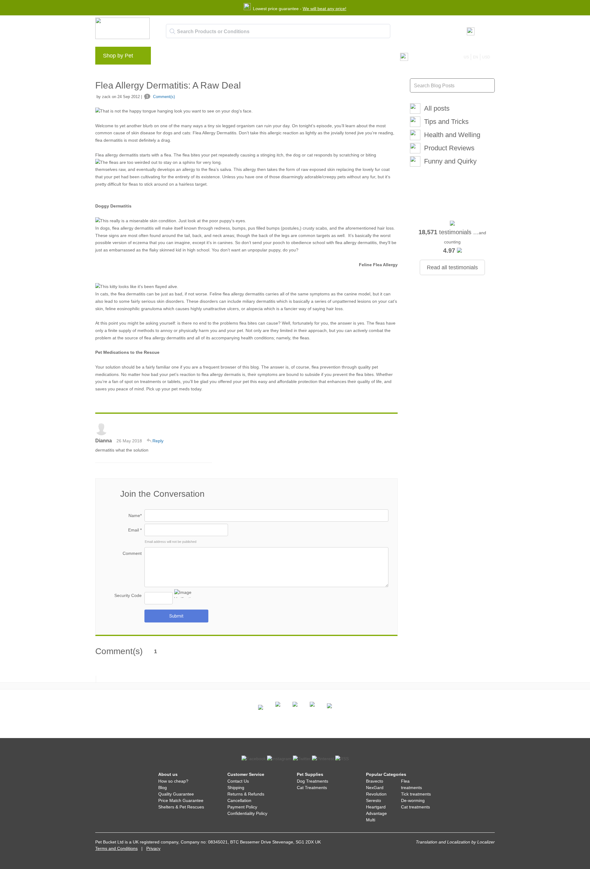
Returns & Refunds (245, 794)
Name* (135, 515)
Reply (157, 440)
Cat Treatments (312, 787)
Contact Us (238, 781)
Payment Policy (242, 806)
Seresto (373, 800)
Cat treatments (415, 806)
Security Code (128, 595)
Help (255, 57)
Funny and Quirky (450, 161)
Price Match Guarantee (180, 800)
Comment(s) (160, 96)
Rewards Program (223, 57)
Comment (132, 553)
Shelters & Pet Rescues (181, 806)
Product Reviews (449, 148)
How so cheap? (173, 781)
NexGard (375, 787)
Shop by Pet (118, 56)
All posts (437, 108)
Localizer (486, 841)
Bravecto (374, 781)
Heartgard (376, 806)
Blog (190, 57)
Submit (176, 616)
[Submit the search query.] (172, 31)
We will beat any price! (324, 8)
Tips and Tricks (446, 121)
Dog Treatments (312, 781)
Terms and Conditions (116, 848)
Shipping (235, 787)
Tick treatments (416, 794)
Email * (135, 529)
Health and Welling (452, 135)
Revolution (376, 794)
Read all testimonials (452, 267)
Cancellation (239, 800)
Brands (169, 57)
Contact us (280, 57)
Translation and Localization (443, 841)
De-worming (413, 800)
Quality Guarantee (176, 794)
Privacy (153, 848)
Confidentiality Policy (247, 813)
